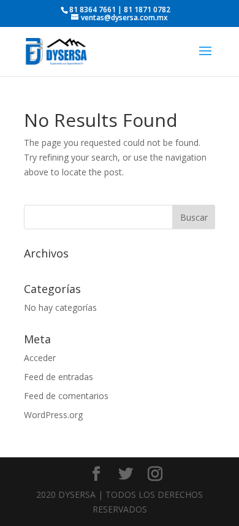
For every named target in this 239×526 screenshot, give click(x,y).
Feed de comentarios (66, 396)
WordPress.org (53, 415)
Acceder (40, 358)
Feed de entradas (58, 377)
